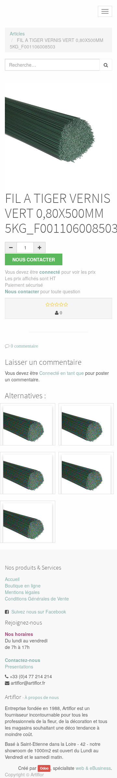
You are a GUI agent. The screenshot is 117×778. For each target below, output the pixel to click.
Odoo (44, 768)
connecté (49, 272)
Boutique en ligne (23, 585)
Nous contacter (33, 259)
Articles (17, 33)
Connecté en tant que (61, 373)
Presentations (19, 666)
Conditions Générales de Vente (37, 598)
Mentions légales (22, 592)
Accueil (12, 579)
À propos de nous (42, 697)
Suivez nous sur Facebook (38, 611)
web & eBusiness (93, 768)
